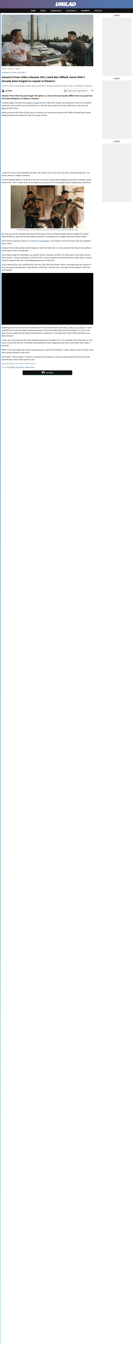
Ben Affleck (11, 367)
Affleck (72, 350)
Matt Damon (31, 112)
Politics (98, 11)
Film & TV (11, 69)
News (33, 11)
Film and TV (71, 11)
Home (4, 69)
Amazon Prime (30, 367)
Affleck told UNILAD (77, 327)
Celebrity (85, 11)
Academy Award (32, 103)
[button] (92, 91)
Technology (56, 11)
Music (43, 11)
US (51, 234)
